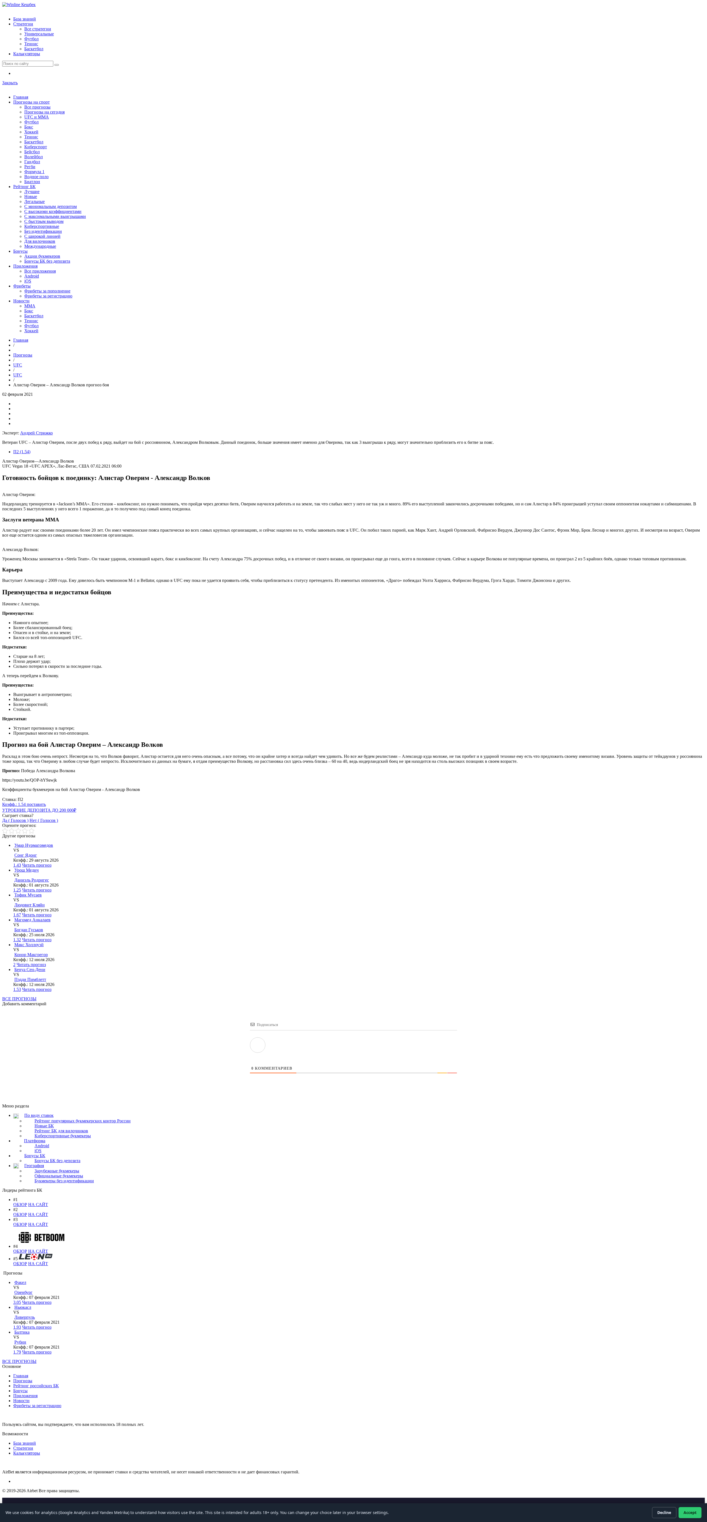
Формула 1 (34, 171)
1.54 (14, 804)
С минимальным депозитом (50, 206)
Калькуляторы (26, 53)
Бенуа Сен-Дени (29, 969)
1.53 (17, 989)
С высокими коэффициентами (52, 211)
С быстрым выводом (44, 221)
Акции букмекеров (42, 256)
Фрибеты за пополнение (47, 291)
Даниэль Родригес (31, 880)
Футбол (31, 38)
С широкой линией (42, 236)
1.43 (17, 865)
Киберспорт (35, 146)
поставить (36, 804)
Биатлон (32, 181)
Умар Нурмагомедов (33, 845)
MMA (29, 306)
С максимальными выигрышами (55, 216)
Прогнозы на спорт (31, 102)
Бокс (28, 127)
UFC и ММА (36, 117)
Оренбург (23, 1292)
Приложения (25, 266)
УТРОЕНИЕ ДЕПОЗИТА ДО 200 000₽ (39, 810)
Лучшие (31, 191)
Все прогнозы (37, 107)
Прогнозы (22, 355)
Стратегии (23, 24)
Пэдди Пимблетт (30, 979)
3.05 (17, 1302)
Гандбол (32, 161)
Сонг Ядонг (25, 855)
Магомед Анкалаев (32, 919)
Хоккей (31, 132)
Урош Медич (26, 870)
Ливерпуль (24, 1317)
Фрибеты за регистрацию (48, 296)
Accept (690, 1512)
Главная (20, 97)
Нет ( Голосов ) (44, 820)
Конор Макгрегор (31, 954)
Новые (30, 196)
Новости (21, 301)
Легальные (34, 201)
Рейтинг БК (24, 186)
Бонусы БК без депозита (47, 261)
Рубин (20, 1342)
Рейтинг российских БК (36, 1385)
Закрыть (10, 82)
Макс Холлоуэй (29, 944)
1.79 (17, 1352)
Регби (29, 166)
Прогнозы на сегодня (44, 112)
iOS (27, 281)
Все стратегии (37, 29)
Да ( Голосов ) (15, 820)
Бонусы (20, 251)
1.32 (17, 939)
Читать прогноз (36, 865)
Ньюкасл (22, 1307)
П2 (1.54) (21, 451)
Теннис (31, 43)
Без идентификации (43, 231)
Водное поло (36, 176)
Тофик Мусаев (28, 895)
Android (31, 276)
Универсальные (39, 33)
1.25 (17, 890)
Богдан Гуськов (28, 929)
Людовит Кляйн (29, 905)
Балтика (22, 1332)
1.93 (17, 1327)
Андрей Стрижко (36, 433)
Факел (20, 1282)
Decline (664, 1512)
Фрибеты (22, 286)
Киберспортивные (41, 226)
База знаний (24, 19)
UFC (17, 365)
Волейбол (33, 156)
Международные (40, 246)
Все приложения (40, 271)
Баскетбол (33, 48)
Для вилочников (39, 241)
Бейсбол (32, 151)
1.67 (17, 914)
